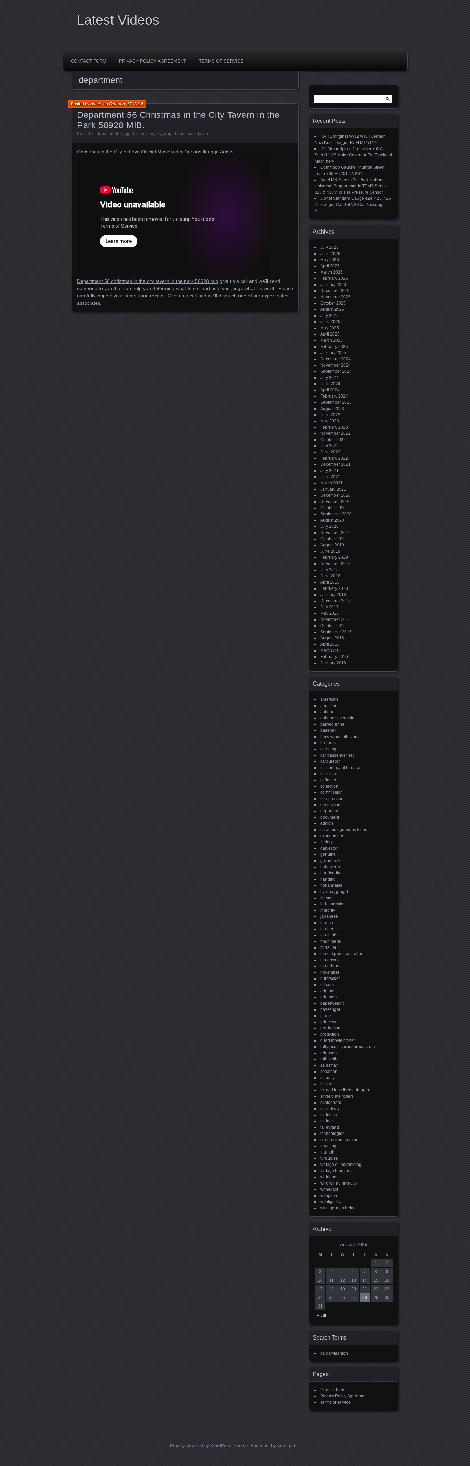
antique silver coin (337, 718)
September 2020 (336, 514)
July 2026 (329, 247)
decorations (331, 804)
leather (326, 928)
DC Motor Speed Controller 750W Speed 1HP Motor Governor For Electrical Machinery (353, 155)
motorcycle (330, 959)
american (329, 699)
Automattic (288, 1445)
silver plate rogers (337, 1096)
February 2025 (334, 346)
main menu (330, 941)
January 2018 (333, 594)
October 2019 (333, 538)
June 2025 (330, 321)
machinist (329, 935)
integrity (327, 910)
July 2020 (329, 526)
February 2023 (334, 427)
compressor (331, 798)
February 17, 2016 (126, 104)
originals (328, 997)
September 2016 (336, 631)
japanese (329, 916)
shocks (326, 1083)
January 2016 (333, 662)
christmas (145, 133)
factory (326, 842)
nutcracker (330, 978)
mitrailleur (329, 947)
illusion (327, 897)
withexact (329, 1189)
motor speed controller (341, 953)
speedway (330, 1108)
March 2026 (331, 272)
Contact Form (88, 61)
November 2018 (335, 563)
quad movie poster (337, 1040)
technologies (332, 1133)
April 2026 (330, 266)
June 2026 (330, 253)
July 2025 (329, 315)
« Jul (321, 1315)
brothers (328, 742)
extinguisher (331, 835)
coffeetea (329, 780)
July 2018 (329, 569)
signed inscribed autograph (346, 1090)
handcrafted (331, 873)
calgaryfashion (334, 1353)
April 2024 (330, 390)
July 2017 (329, 607)
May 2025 (329, 328)
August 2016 (332, 638)
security (327, 1077)
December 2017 (335, 600)
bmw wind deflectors (339, 736)
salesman (329, 1065)
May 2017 (329, 613)
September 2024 (336, 371)
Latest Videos (118, 20)
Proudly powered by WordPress (201, 1445)
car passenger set (337, 755)
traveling (328, 1146)
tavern (204, 133)
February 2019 (334, 557)
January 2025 (333, 352)
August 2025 (332, 309)
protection (329, 1034)
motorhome (331, 966)
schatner (328, 1071)
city (159, 133)
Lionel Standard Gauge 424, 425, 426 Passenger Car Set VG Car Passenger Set (352, 204)
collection (329, 786)
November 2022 (335, 433)
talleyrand (329, 1127)
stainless (328, 1115)
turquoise (329, 1158)
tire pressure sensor (338, 1139)
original (327, 990)
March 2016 (331, 650)
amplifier (328, 705)
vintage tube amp (336, 1170)
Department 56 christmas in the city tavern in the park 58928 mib (147, 281)
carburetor (330, 761)
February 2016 (334, 656)
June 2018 (330, 576)
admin (96, 104)
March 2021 (331, 483)
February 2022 (334, 458)
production (330, 1028)
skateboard (330, 1102)
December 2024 (335, 359)
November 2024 (335, 365)
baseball (328, 730)
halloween (330, 866)
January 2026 (333, 284)
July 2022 (329, 445)
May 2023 (329, 421)
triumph (327, 1152)
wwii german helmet (339, 1208)
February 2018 (334, 588)
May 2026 (329, 259)
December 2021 (335, 464)
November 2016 (335, 619)
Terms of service (221, 61)
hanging (328, 879)
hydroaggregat (334, 891)
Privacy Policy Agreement (152, 61)
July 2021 (329, 470)
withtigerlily (330, 1201)
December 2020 (335, 495)
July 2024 (329, 377)
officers (327, 984)
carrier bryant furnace (340, 767)
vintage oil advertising (340, 1164)
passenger (330, 1009)
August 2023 (332, 408)
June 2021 (330, 476)
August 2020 (332, 520)
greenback (330, 860)
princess (328, 1021)
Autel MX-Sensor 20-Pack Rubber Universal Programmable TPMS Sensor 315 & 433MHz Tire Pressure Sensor (351, 186)
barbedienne (332, 724)
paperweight (332, 1003)
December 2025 (335, 290)
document (329, 817)
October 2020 (333, 507)
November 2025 (335, 297)
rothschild (329, 1059)
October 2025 (333, 303)
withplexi (328, 1195)
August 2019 (332, 545)
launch (326, 922)
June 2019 (330, 551)
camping (328, 749)
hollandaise (331, 885)
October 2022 (333, 439)
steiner (326, 1121)
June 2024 (330, 383)
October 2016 (333, 625)
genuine (328, 854)
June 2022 (330, 452)
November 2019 (335, 532)
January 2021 (333, 489)
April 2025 (330, 334)
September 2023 (336, 402)
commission (331, 792)
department (107, 133)
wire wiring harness (338, 1183)
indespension (333, 904)
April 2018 (330, 582)
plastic (326, 1015)
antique (327, 711)
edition (326, 823)
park (192, 133)
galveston (329, 848)
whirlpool (329, 1177)
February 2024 (334, 396)
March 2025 (331, 340)
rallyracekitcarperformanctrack (348, 1046)
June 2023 (330, 414)
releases (328, 1052)
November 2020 (335, 501)
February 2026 (334, 278)
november (329, 972)
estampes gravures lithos (343, 829)
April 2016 (330, 644)
